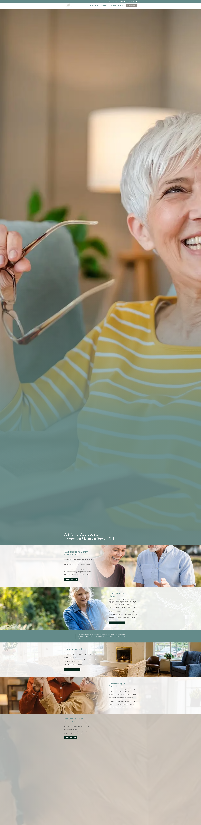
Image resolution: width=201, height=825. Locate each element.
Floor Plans (114, 5)
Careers (115, 1)
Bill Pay (108, 1)
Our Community (94, 5)
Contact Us (122, 1)
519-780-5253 (134, 1)
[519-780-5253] (129, 1)
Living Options (104, 5)
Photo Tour (121, 5)
